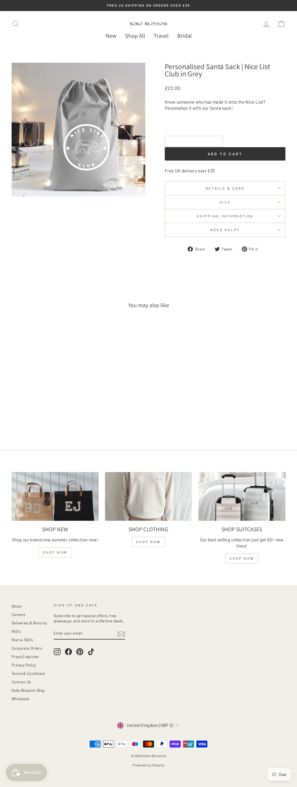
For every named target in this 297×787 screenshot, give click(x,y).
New (111, 35)
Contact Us (21, 682)
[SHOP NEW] (55, 496)
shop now (55, 552)
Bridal (184, 35)
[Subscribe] (121, 633)
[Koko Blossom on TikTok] (91, 651)
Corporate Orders (27, 648)
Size (225, 202)
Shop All (135, 35)
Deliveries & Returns (29, 623)
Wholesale (20, 698)
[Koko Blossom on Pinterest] (79, 651)
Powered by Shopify (148, 765)
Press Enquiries (25, 656)
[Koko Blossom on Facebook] (68, 651)
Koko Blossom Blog (28, 690)
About (17, 606)
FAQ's (16, 631)
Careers (19, 614)
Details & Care (225, 188)
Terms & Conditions (28, 673)
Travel (161, 35)
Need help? (225, 230)
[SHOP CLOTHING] (148, 496)
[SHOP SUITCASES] (241, 496)
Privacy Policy (24, 665)
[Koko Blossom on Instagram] (57, 651)
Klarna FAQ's (22, 639)
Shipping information (225, 216)
